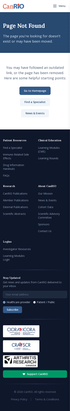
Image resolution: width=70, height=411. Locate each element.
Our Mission (45, 193)
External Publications (15, 207)
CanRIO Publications (15, 193)
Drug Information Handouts (13, 167)
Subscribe (12, 309)
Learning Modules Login (14, 257)
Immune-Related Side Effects (16, 156)
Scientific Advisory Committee (49, 215)
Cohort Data (45, 207)
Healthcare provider (18, 302)
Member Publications (16, 200)
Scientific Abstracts (14, 214)
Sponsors (43, 224)
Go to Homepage (35, 90)
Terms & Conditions (47, 399)
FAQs (6, 175)
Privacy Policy (19, 399)
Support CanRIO (37, 374)
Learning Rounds (48, 158)
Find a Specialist (35, 102)
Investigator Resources (17, 249)
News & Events (35, 113)
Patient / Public (46, 302)
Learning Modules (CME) (49, 149)
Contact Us (45, 231)
